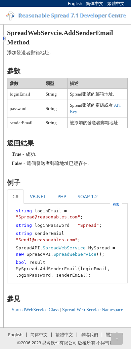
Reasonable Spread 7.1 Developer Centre (72, 15)
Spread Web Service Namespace (92, 309)
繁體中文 (116, 3)
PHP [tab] (61, 196)
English (75, 3)
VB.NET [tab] (38, 196)
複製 (116, 204)
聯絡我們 (89, 334)
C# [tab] (15, 196)
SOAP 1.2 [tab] (88, 196)
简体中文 (94, 3)
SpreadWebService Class (35, 309)
